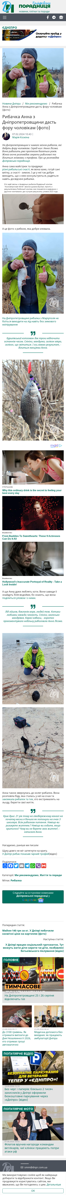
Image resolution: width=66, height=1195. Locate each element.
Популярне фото (18, 1109)
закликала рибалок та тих (17, 799)
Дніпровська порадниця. (16, 161)
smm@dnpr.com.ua (35, 1167)
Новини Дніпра (11, 103)
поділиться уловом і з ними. (19, 598)
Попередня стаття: (28, 929)
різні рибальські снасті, (16, 169)
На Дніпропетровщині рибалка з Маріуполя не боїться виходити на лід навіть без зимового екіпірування (30, 321)
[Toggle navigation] (4, 17)
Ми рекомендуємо (36, 103)
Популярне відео (18, 1054)
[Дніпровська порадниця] (10, 1168)
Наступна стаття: (33, 945)
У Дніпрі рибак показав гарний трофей (25, 854)
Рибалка (16, 880)
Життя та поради (51, 875)
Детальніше (54, 1184)
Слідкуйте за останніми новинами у (33, 896)
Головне (11, 960)
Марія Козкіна (20, 137)
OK (33, 1190)
